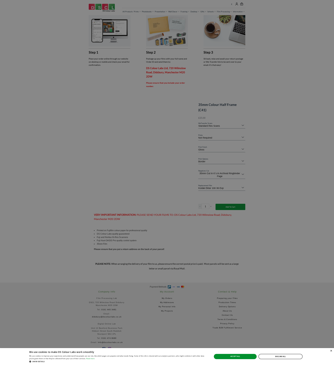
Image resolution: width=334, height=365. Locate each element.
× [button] (331, 351)
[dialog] (167, 356)
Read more (90, 358)
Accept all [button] (235, 356)
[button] (118, 361)
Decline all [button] (280, 356)
